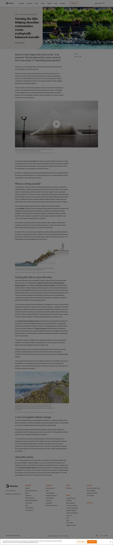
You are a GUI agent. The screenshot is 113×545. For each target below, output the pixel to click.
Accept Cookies (92, 541)
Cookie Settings (81, 541)
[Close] (110, 541)
